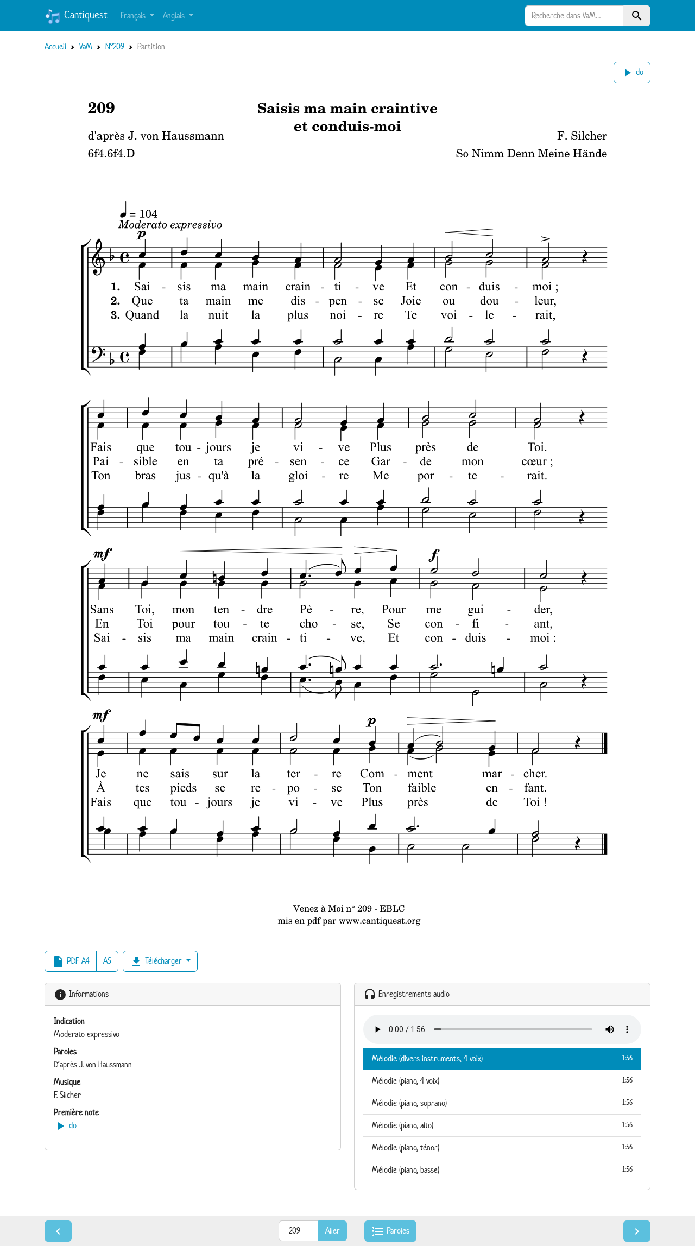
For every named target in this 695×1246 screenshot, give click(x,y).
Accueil (55, 46)
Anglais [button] (175, 15)
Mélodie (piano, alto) (502, 1125)
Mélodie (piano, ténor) (502, 1147)
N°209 (114, 46)
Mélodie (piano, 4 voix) (502, 1080)
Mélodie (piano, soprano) (502, 1103)
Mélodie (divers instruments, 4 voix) (502, 1058)
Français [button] (134, 15)
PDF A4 (71, 961)
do (632, 72)
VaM (85, 46)
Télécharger (157, 961)
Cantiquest (84, 15)
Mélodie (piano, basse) (502, 1169)
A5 (107, 960)
